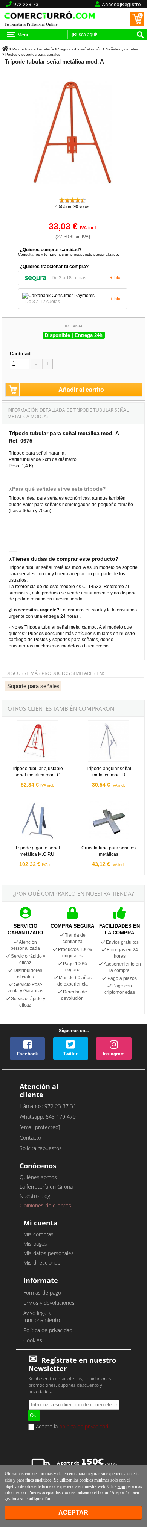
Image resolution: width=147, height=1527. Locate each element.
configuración (38, 1498)
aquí (121, 1486)
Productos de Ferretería (33, 49)
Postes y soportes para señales (32, 54)
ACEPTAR (73, 1512)
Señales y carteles (122, 49)
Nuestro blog (35, 1195)
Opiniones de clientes (45, 1205)
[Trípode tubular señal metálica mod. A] (73, 193)
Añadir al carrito (81, 389)
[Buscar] (140, 34)
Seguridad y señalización (80, 49)
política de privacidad (83, 1426)
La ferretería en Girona (46, 1186)
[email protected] (40, 1127)
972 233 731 (27, 4)
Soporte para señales (33, 686)
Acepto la (71, 1427)
